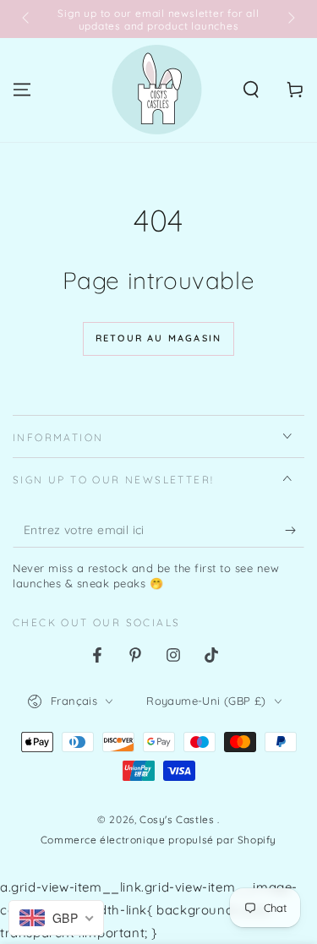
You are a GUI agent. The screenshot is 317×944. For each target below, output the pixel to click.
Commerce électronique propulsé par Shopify (158, 839)
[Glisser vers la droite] (290, 19)
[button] (251, 89)
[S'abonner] (294, 530)
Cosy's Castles (178, 819)
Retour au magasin (158, 338)
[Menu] (22, 89)
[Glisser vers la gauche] (27, 19)
